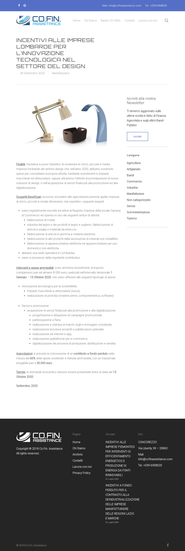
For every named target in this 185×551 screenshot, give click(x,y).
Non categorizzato (139, 200)
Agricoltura (134, 163)
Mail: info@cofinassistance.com (153, 457)
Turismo (132, 218)
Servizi (131, 206)
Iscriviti (137, 136)
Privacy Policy (82, 473)
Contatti (78, 460)
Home (76, 442)
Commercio (134, 181)
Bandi (130, 175)
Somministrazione (138, 212)
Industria (132, 187)
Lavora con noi (82, 466)
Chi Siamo (79, 448)
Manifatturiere (60, 73)
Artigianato (134, 169)
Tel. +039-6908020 (150, 465)
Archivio (78, 454)
